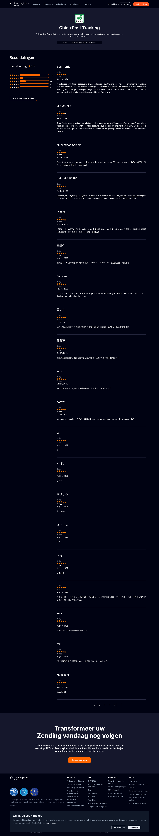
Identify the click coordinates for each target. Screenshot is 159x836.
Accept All (134, 827)
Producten (36, 4)
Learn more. (51, 823)
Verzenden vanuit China (75, 806)
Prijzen (88, 4)
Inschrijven (124, 4)
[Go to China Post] (79, 18)
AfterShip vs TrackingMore (97, 803)
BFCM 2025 (92, 781)
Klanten (131, 788)
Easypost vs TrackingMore (97, 807)
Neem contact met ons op (138, 784)
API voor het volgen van (76, 781)
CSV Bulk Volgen (114, 790)
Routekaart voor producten (139, 791)
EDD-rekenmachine (115, 793)
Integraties (71, 802)
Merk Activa (92, 797)
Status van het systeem (137, 803)
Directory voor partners (137, 794)
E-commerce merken (115, 797)
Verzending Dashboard (75, 788)
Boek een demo (79, 760)
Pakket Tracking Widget (117, 787)
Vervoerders (49, 4)
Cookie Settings (119, 827)
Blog (89, 790)
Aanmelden (112, 4)
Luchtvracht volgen (74, 784)
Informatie (133, 781)
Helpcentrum (92, 793)
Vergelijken (92, 800)
